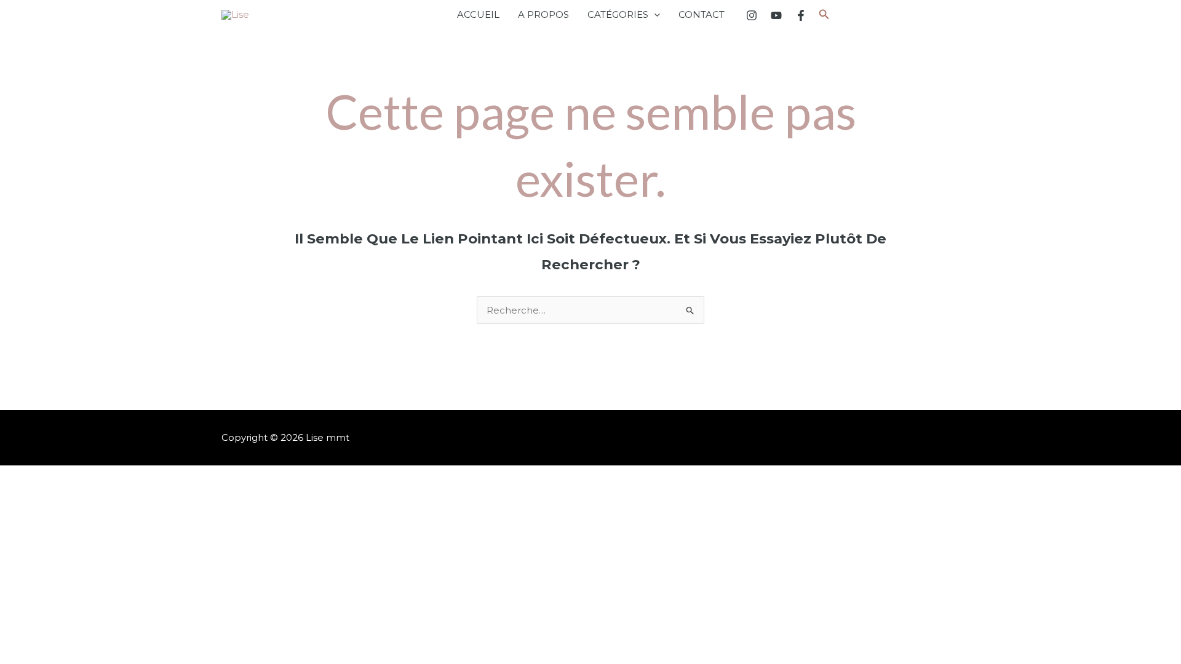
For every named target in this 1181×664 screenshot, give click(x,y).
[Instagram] (751, 15)
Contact (701, 14)
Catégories (617, 14)
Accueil (478, 14)
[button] (654, 15)
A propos (543, 14)
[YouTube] (776, 15)
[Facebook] (800, 15)
